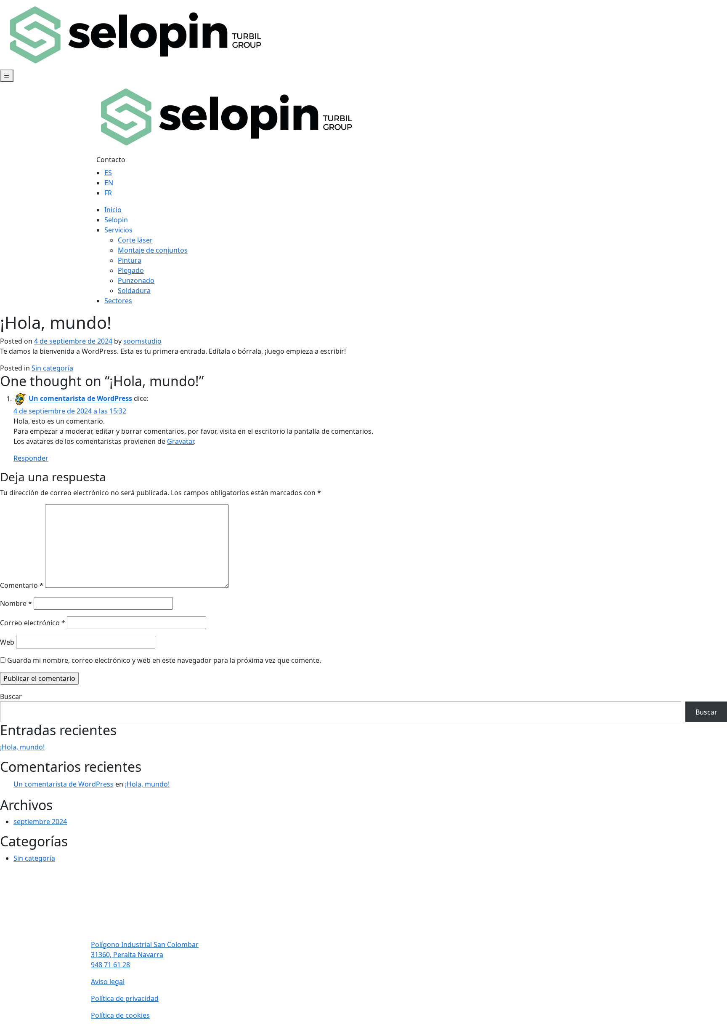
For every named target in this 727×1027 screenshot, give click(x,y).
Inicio (113, 209)
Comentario (21, 585)
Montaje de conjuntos (153, 250)
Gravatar (180, 441)
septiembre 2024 (40, 821)
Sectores (118, 300)
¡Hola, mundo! (22, 747)
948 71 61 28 (110, 964)
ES (108, 172)
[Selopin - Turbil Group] (134, 34)
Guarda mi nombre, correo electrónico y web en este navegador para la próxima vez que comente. (164, 660)
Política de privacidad (125, 998)
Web (7, 642)
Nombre (16, 603)
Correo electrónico (32, 622)
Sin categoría (52, 368)
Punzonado (136, 280)
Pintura (129, 260)
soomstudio (142, 341)
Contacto (110, 159)
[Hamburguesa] (6, 75)
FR (108, 192)
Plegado (131, 270)
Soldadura (134, 290)
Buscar (11, 696)
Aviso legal (108, 981)
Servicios (118, 230)
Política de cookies (120, 1015)
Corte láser (135, 240)
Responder (30, 458)
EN (108, 182)
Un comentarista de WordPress (80, 398)
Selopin (116, 219)
